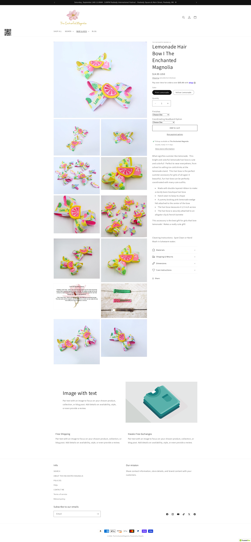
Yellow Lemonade (183, 92)
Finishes (156, 111)
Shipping (155, 78)
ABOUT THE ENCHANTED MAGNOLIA (68, 476)
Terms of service (60, 494)
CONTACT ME (59, 489)
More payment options (175, 134)
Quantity (155, 98)
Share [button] (157, 278)
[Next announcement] (196, 2)
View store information (165, 149)
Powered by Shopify (137, 536)
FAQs (56, 485)
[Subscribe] (98, 514)
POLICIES (57, 480)
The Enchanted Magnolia (121, 536)
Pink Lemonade (162, 92)
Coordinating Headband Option (167, 119)
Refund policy (59, 499)
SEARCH (57, 471)
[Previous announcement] (54, 2)
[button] (69, 31)
